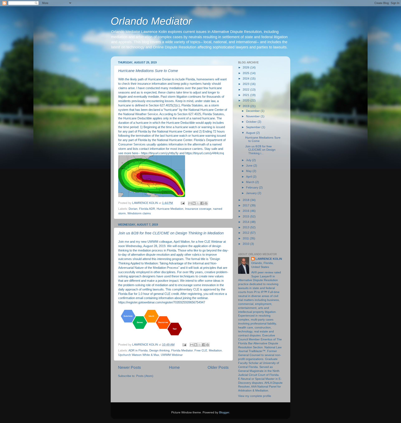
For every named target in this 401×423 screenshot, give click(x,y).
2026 (246, 67)
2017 (246, 205)
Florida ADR (147, 208)
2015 (246, 216)
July (249, 160)
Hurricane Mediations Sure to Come (148, 71)
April (249, 176)
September (253, 127)
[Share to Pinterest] (206, 203)
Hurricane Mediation (170, 208)
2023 (246, 84)
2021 (246, 95)
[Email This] (190, 203)
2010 (246, 243)
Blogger (224, 412)
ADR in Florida (138, 350)
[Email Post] (182, 203)
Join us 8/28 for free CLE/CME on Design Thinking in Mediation (171, 233)
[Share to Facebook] (202, 203)
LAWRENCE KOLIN (268, 258)
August (251, 132)
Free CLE (200, 350)
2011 (246, 238)
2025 (246, 73)
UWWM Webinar (172, 354)
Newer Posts (129, 367)
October (252, 121)
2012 (246, 232)
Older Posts (218, 367)
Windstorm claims (139, 213)
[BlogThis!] (194, 203)
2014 (246, 221)
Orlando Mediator (151, 21)
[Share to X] (198, 203)
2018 (246, 200)
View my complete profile (254, 396)
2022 (246, 89)
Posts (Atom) (144, 376)
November (253, 116)
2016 (246, 210)
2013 (246, 227)
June (249, 165)
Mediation (215, 350)
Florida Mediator (182, 350)
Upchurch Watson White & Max (138, 354)
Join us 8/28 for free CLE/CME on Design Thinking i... (260, 150)
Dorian (133, 208)
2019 (246, 106)
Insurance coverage (198, 208)
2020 (246, 100)
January (252, 193)
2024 (246, 78)
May (249, 171)
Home (174, 367)
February (252, 187)
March (250, 182)
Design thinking (159, 350)
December (253, 110)
